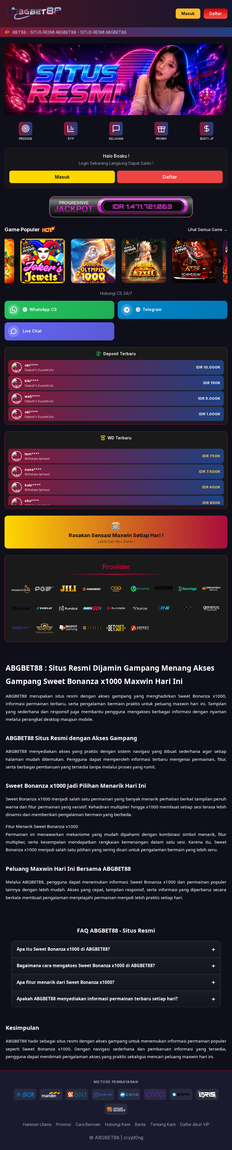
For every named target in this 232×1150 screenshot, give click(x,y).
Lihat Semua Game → (207, 229)
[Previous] (12, 261)
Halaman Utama (37, 1124)
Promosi (63, 1124)
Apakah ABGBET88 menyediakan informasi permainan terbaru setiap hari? (97, 998)
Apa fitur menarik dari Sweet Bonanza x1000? (65, 982)
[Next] (219, 261)
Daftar (215, 13)
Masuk (188, 13)
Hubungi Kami (117, 1124)
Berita (140, 1124)
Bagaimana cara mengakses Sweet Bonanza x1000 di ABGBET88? (86, 965)
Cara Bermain (88, 1124)
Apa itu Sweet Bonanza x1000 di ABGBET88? (63, 949)
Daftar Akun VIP (194, 1124)
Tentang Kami (163, 1124)
